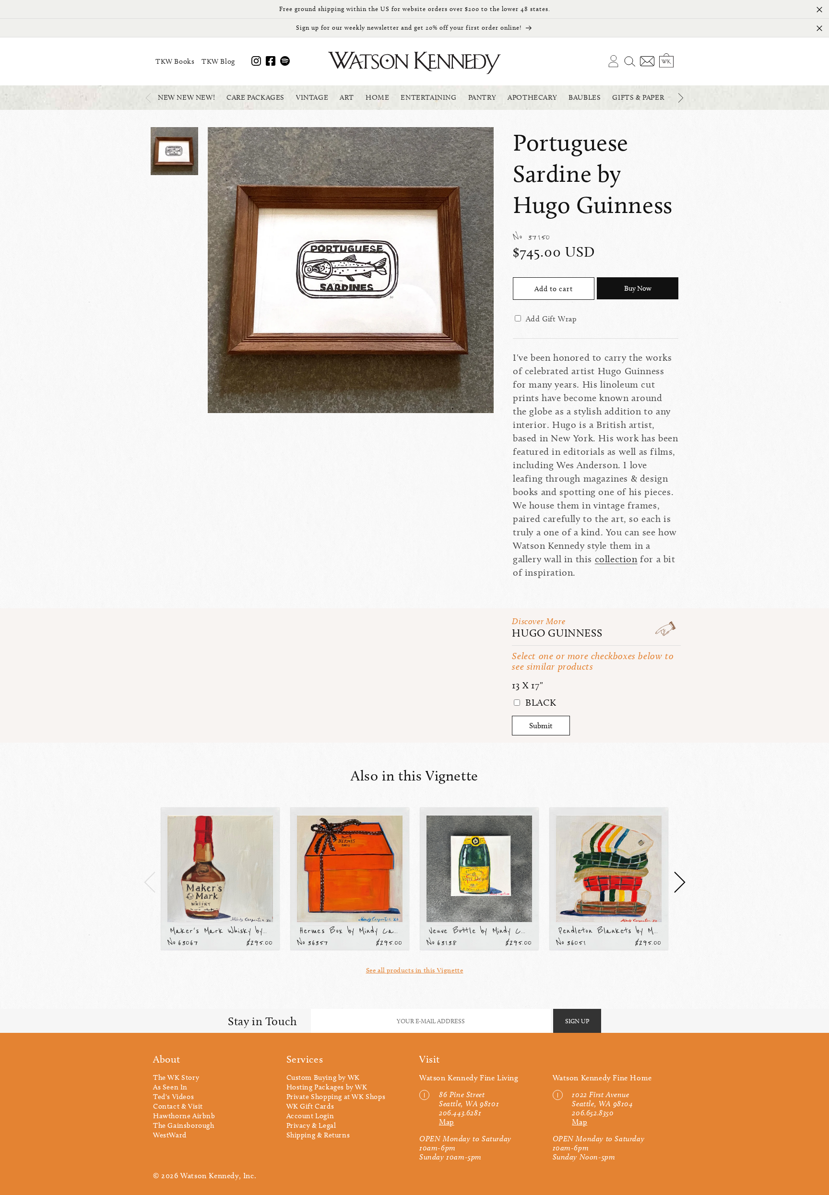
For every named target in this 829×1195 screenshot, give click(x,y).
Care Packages (255, 97)
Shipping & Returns (318, 1135)
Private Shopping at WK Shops (336, 1096)
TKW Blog (218, 61)
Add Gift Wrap (551, 318)
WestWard (170, 1135)
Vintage (312, 97)
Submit (541, 725)
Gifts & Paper (638, 97)
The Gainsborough (183, 1125)
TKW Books (174, 61)
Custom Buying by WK (323, 1077)
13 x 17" (527, 685)
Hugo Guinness (557, 633)
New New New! (186, 97)
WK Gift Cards (310, 1106)
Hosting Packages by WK (326, 1087)
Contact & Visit (178, 1106)
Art (347, 97)
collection (616, 559)
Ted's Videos (173, 1096)
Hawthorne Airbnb (184, 1116)
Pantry (482, 97)
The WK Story (176, 1077)
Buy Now (637, 288)
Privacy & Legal (311, 1125)
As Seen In (170, 1087)
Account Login (310, 1116)
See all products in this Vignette (414, 970)
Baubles (584, 97)
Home (377, 97)
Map (446, 1121)
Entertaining (428, 97)
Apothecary (532, 97)
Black (539, 702)
